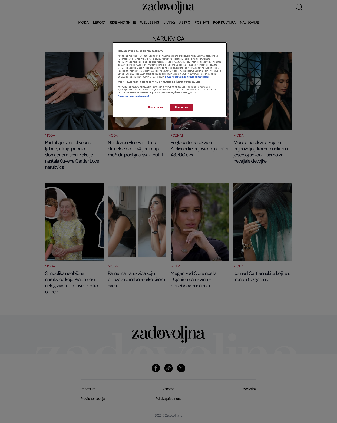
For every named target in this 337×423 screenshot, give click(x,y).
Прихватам (181, 107)
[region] (170, 79)
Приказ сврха (156, 107)
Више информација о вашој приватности (187, 77)
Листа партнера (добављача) (133, 96)
